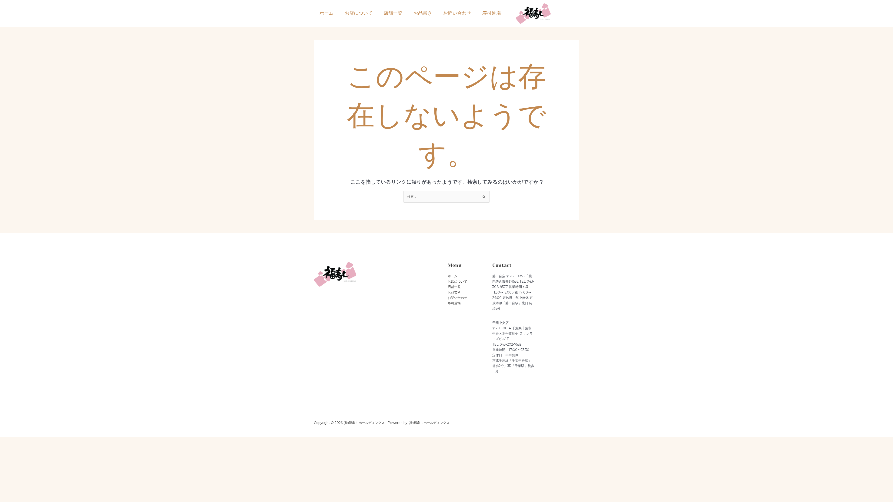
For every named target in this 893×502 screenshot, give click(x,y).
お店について (359, 13)
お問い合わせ (457, 13)
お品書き (422, 13)
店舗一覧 (393, 13)
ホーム (326, 13)
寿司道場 (491, 13)
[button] (572, 13)
